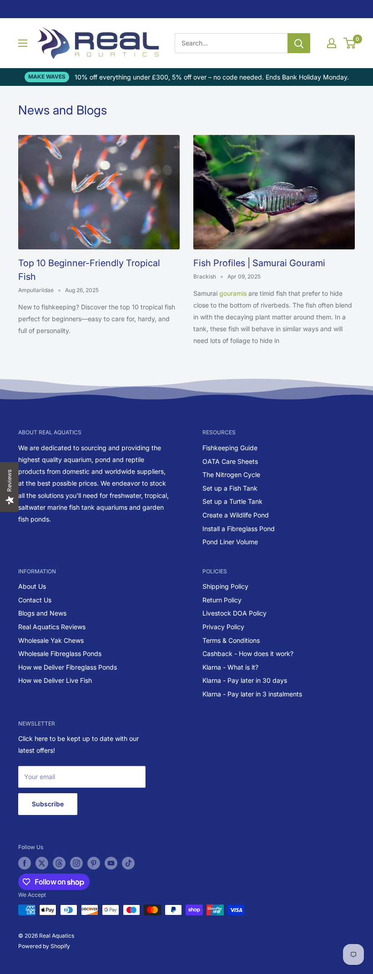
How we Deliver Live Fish (55, 680)
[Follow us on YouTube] (111, 863)
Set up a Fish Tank (229, 488)
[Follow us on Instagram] (76, 863)
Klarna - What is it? (230, 667)
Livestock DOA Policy (234, 613)
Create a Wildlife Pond (235, 515)
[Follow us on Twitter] (41, 863)
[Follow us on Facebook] (24, 863)
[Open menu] (22, 43)
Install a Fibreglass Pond (238, 528)
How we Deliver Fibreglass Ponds (67, 667)
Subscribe (48, 804)
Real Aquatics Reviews (52, 627)
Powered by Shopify (44, 946)
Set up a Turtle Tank (232, 501)
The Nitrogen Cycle (231, 474)
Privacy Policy (223, 627)
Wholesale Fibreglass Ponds (59, 653)
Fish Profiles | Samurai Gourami (259, 263)
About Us (32, 586)
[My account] (331, 43)
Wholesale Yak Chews (51, 640)
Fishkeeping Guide (229, 448)
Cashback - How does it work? (247, 653)
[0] (350, 43)
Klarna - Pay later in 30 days (244, 680)
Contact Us (34, 600)
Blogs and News (42, 613)
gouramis (233, 293)
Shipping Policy (225, 586)
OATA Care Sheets (230, 461)
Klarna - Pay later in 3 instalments (252, 694)
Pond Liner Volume (230, 542)
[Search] (298, 43)
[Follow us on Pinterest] (93, 863)
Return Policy (222, 600)
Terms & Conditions (231, 640)
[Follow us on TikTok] (128, 863)
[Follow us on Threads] (59, 863)
